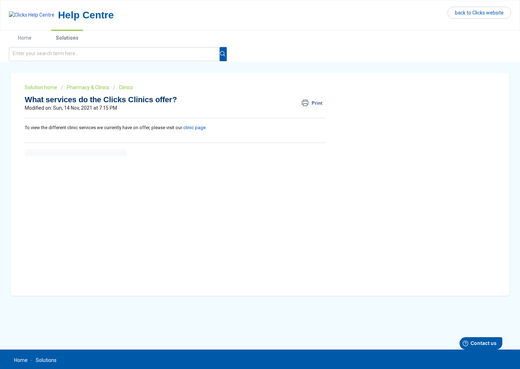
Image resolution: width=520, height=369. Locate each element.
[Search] (223, 54)
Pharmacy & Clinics (88, 87)
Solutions (67, 38)
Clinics (126, 87)
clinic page (194, 127)
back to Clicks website (479, 13)
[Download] (247, 91)
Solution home (41, 87)
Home (24, 38)
